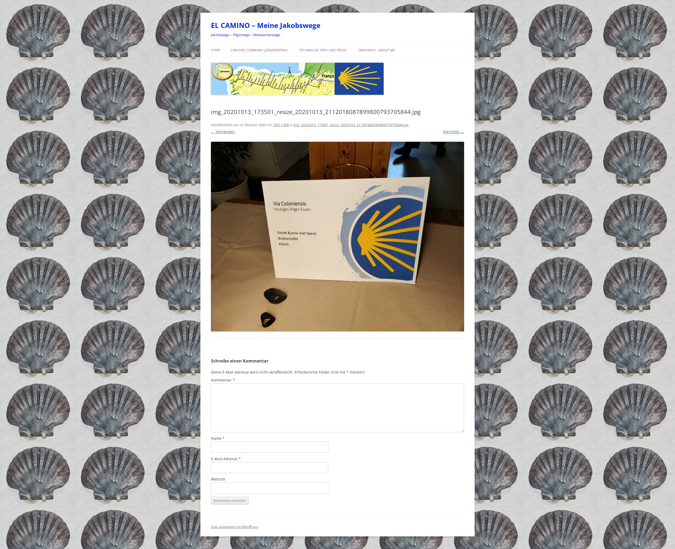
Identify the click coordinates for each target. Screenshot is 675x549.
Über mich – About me (376, 50)
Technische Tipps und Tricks (323, 50)
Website (218, 479)
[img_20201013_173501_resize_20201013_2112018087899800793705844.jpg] (337, 236)
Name (218, 438)
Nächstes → (453, 131)
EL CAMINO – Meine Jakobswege (265, 25)
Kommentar (223, 380)
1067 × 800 (281, 124)
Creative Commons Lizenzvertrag (259, 50)
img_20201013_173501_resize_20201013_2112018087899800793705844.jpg (350, 124)
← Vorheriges (223, 131)
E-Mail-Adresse (226, 458)
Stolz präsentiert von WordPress (234, 527)
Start (215, 50)
